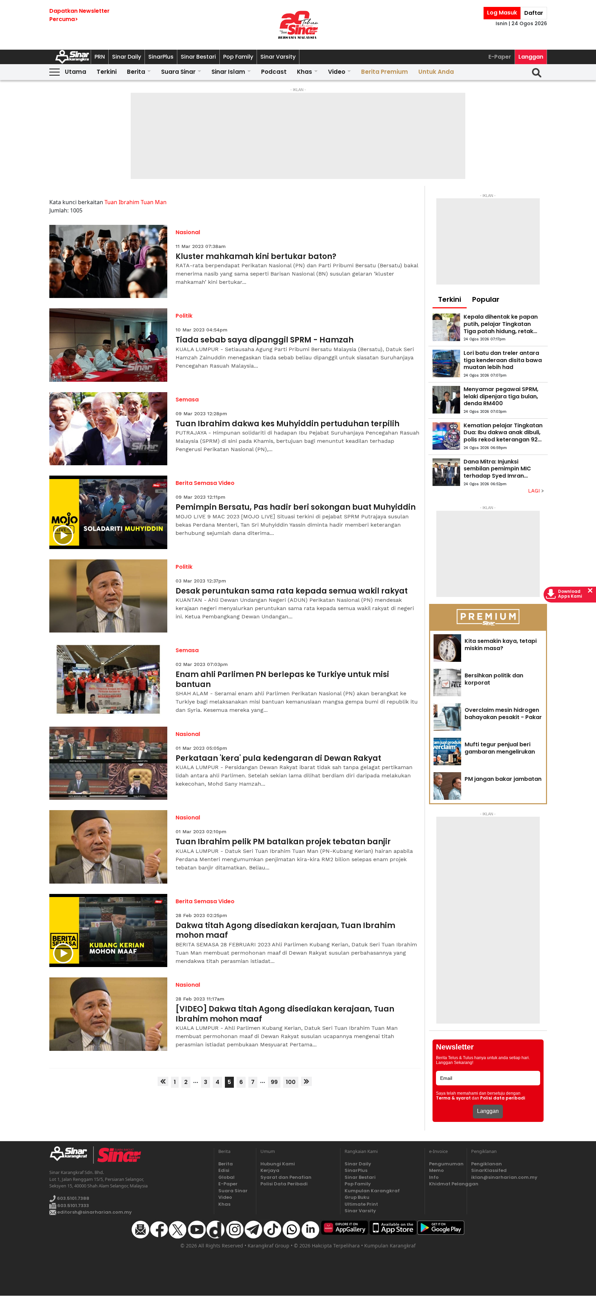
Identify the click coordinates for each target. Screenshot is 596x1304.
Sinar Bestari (198, 57)
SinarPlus (160, 57)
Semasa (187, 400)
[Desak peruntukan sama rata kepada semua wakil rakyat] (108, 596)
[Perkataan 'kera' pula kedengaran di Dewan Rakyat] (108, 763)
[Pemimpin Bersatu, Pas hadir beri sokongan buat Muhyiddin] (108, 512)
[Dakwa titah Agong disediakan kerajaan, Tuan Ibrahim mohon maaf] (108, 930)
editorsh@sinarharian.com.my (94, 1212)
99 (274, 1082)
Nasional (188, 232)
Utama (75, 72)
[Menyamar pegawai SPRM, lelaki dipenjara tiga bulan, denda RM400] (446, 400)
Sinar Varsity (278, 57)
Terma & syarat (453, 1098)
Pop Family (238, 57)
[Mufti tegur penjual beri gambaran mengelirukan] (447, 751)
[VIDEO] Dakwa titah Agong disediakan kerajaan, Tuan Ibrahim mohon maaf (285, 1014)
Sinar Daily (126, 57)
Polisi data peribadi (502, 1098)
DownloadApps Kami (570, 594)
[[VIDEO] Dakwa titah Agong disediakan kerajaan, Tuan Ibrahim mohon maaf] (108, 1014)
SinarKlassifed (489, 1170)
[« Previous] (163, 1081)
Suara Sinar (178, 72)
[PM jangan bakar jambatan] (447, 786)
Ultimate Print (361, 1204)
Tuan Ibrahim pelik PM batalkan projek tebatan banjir (283, 842)
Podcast (274, 72)
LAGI (535, 491)
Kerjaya (269, 1170)
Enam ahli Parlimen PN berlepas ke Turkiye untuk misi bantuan (282, 679)
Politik (184, 316)
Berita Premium (384, 72)
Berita (136, 72)
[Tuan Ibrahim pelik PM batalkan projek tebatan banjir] (108, 847)
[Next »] (306, 1081)
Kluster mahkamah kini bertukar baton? (256, 257)
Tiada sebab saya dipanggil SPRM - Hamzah (265, 340)
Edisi (223, 1170)
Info (434, 1177)
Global (226, 1177)
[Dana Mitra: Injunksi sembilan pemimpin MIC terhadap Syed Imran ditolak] (446, 472)
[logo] (71, 1155)
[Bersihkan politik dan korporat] (447, 682)
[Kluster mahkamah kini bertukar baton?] (108, 261)
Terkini (107, 72)
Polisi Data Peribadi (284, 1184)
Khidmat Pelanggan (446, 1184)
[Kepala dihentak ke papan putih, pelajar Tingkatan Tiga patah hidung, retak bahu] (446, 327)
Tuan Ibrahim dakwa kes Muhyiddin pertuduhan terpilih (287, 424)
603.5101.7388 (72, 1198)
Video (336, 72)
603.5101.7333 (72, 1205)
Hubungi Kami (277, 1164)
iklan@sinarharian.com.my (504, 1177)
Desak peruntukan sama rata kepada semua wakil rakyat (292, 591)
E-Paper (499, 57)
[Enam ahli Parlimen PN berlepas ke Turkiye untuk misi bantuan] (108, 679)
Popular (485, 299)
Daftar (533, 13)
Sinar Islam (228, 72)
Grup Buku (357, 1197)
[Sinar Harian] (298, 25)
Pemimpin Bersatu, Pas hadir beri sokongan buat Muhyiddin (296, 507)
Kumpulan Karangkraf (372, 1190)
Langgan (530, 57)
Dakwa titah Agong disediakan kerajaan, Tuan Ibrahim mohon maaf (285, 930)
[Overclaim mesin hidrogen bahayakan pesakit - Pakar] (447, 717)
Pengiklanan (486, 1164)
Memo (436, 1170)
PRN (100, 57)
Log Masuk (502, 13)
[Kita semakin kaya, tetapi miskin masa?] (447, 648)
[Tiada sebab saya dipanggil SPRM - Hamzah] (108, 345)
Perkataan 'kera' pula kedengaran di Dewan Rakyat (278, 759)
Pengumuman (446, 1164)
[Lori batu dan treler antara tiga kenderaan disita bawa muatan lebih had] (446, 363)
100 (291, 1082)
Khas (304, 72)
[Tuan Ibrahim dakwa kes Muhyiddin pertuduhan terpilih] (108, 429)
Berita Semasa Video (205, 483)
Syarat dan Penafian (285, 1177)
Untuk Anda (436, 72)
